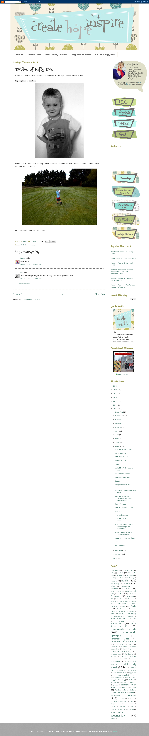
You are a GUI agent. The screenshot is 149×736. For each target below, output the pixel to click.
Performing (114, 682)
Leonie (22, 258)
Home (19, 54)
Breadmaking (115, 584)
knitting (113, 656)
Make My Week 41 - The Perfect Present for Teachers (123, 286)
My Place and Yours (119, 673)
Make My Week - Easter (123, 449)
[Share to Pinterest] (55, 241)
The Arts (123, 706)
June (117, 435)
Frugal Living (132, 614)
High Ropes (120, 644)
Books (125, 580)
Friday (117, 464)
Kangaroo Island (116, 654)
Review (131, 695)
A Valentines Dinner (122, 474)
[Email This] (46, 241)
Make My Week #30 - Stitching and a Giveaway (122, 279)
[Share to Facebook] (53, 241)
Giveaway (122, 621)
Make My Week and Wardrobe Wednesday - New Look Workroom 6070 (122, 272)
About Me (34, 54)
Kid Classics (129, 654)
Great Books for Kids (123, 624)
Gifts (134, 619)
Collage (113, 591)
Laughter (123, 656)
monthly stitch (131, 670)
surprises (123, 701)
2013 (115, 409)
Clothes (127, 588)
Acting (113, 573)
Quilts (124, 687)
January (118, 554)
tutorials (131, 709)
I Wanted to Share (121, 515)
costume (121, 591)
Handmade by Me (123, 629)
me (126, 668)
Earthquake (114, 601)
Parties (131, 680)
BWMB (127, 583)
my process (132, 673)
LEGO (125, 659)
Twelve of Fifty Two (122, 460)
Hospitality (114, 647)
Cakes (113, 586)
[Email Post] (41, 241)
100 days (114, 570)
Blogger (115, 731)
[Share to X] (50, 241)
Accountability (128, 570)
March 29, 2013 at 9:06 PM (30, 279)
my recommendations (122, 675)
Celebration (126, 586)
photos (115, 685)
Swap (131, 701)
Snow (131, 699)
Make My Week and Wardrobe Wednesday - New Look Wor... (124, 498)
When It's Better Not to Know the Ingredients (123, 533)
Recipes (131, 692)
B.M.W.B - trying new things (125, 538)
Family (133, 606)
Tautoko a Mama (126, 704)
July (117, 431)
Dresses (130, 599)
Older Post (100, 294)
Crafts (121, 593)
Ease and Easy (120, 545)
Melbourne (120, 670)
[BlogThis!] (48, 241)
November (119, 416)
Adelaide (120, 573)
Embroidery (122, 603)
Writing (113, 718)
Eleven (117, 481)
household (123, 647)
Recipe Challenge (120, 692)
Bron (22, 272)
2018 (115, 390)
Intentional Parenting (121, 651)
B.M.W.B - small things (123, 477)
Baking (113, 578)
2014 (115, 405)
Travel (132, 706)
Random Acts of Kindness (125, 690)
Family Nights (122, 609)
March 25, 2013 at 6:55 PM (30, 265)
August (118, 427)
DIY (112, 599)
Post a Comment (24, 284)
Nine (116, 542)
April (117, 442)
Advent (119, 575)
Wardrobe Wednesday (118, 714)
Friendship (120, 614)
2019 (115, 386)
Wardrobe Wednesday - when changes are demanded (124, 526)
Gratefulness (117, 623)
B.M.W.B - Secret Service (124, 508)
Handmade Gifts (120, 638)
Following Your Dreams (126, 611)
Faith (123, 606)
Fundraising (118, 616)
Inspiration (127, 649)
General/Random (118, 618)
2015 (115, 401)
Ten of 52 (118, 511)
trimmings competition (118, 709)
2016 (115, 397)
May (117, 439)
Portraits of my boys (28, 245)
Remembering (115, 695)
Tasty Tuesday (120, 504)
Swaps (113, 704)
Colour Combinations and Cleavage (123, 258)
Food (112, 614)
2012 (115, 559)
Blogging (114, 581)
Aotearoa (130, 575)
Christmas (114, 589)
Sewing (121, 699)
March (117, 446)
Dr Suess (120, 599)
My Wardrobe (81, 54)
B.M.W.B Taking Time (122, 457)
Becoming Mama (56, 54)
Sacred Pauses (120, 453)
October (118, 420)
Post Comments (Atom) (31, 299)
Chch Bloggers (105, 54)
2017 (115, 393)
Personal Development (128, 682)
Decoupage (130, 596)
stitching (114, 701)
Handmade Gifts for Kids (123, 641)
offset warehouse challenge (120, 677)
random (133, 687)
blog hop (131, 578)
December (119, 412)
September (119, 423)
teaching (113, 706)
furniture (130, 616)
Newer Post (19, 294)
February (118, 550)
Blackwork (123, 578)
